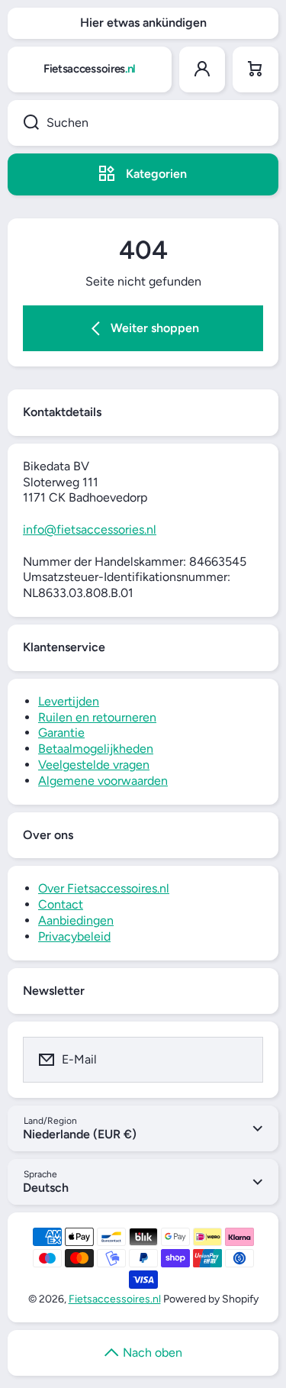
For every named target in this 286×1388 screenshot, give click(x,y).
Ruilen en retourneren (97, 717)
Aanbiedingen (76, 920)
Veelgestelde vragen (93, 764)
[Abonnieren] (241, 1060)
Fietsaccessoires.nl (115, 1299)
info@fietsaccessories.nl (89, 529)
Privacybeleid (74, 936)
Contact (60, 904)
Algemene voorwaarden (103, 780)
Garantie (61, 732)
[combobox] (143, 123)
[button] (255, 69)
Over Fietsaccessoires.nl (103, 888)
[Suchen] (23, 123)
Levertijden (68, 701)
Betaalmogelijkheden (95, 748)
